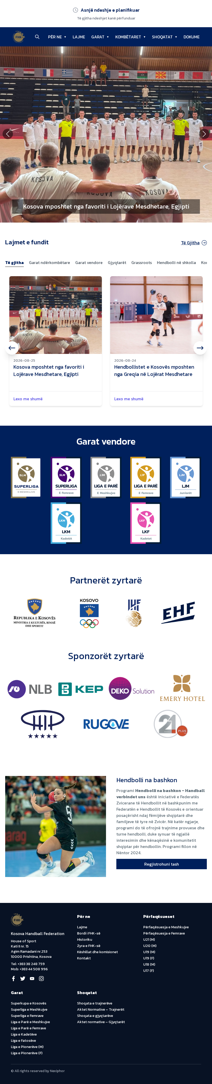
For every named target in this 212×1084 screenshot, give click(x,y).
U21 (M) (149, 939)
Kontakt (84, 958)
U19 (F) (148, 958)
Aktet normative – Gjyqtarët (101, 1022)
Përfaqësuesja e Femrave (164, 933)
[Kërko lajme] (37, 36)
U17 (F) (148, 970)
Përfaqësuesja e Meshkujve (166, 927)
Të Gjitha (190, 242)
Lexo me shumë (28, 399)
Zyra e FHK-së (88, 945)
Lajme (82, 927)
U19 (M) (149, 952)
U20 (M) (149, 945)
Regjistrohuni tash (161, 864)
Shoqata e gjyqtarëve (95, 1015)
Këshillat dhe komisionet (97, 952)
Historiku (84, 939)
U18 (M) (149, 964)
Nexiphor (57, 1071)
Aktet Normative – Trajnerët (100, 1009)
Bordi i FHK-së (88, 933)
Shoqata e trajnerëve (94, 1003)
